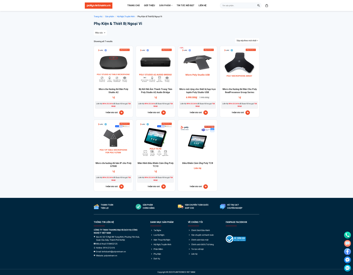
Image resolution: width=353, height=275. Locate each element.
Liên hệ (202, 5)
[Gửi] (258, 5)
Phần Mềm (158, 249)
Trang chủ (133, 5)
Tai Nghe (157, 230)
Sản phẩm (165, 5)
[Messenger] (347, 259)
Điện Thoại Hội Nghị (162, 240)
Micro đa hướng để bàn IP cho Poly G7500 (113, 164)
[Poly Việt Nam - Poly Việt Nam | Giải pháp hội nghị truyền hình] (98, 5)
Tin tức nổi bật (185, 5)
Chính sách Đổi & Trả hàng (202, 244)
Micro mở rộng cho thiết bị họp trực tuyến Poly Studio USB (197, 91)
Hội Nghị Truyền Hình (126, 16)
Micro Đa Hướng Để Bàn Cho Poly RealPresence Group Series (240, 91)
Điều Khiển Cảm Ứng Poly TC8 (197, 163)
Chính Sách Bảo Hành (200, 230)
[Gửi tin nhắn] (347, 243)
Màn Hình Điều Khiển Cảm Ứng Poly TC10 (155, 164)
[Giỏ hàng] (266, 5)
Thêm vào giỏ (111, 113)
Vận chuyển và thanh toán (202, 235)
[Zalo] (347, 268)
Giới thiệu (149, 5)
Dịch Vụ (157, 259)
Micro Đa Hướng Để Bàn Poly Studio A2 (113, 91)
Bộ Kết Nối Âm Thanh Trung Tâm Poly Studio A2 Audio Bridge (155, 91)
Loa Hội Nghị (159, 235)
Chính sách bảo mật (199, 240)
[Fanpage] (347, 251)
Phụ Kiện (157, 254)
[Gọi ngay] (347, 235)
